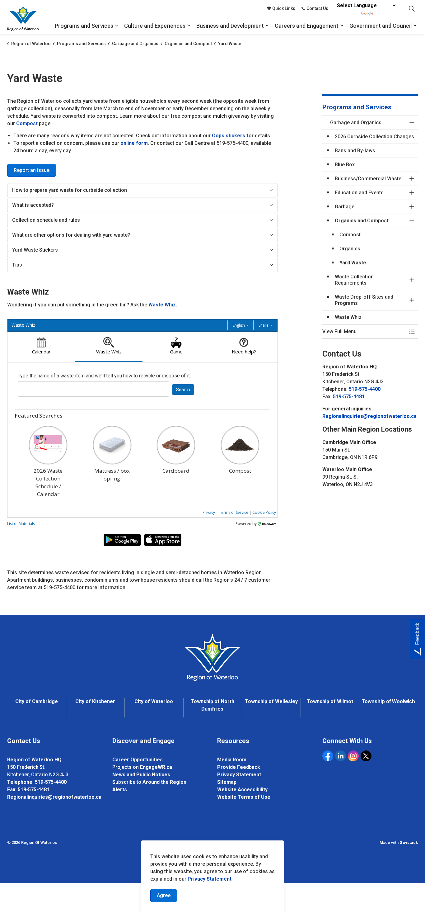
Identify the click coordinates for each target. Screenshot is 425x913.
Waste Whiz (162, 305)
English (239, 325)
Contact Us (317, 8)
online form (134, 143)
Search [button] (183, 389)
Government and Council (380, 25)
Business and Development (230, 25)
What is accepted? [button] (33, 205)
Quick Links (283, 8)
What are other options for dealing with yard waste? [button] (71, 235)
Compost (27, 123)
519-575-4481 (349, 397)
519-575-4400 (365, 389)
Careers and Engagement (307, 25)
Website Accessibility (242, 789)
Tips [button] (17, 265)
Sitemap (226, 782)
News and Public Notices (141, 775)
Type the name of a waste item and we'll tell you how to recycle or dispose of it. (104, 376)
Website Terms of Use (243, 797)
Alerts (119, 789)
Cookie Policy (264, 512)
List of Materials (21, 523)
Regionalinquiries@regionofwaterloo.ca (369, 416)
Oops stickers (228, 136)
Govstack (408, 842)
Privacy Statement (209, 879)
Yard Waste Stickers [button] (35, 250)
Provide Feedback (238, 767)
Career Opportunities (137, 760)
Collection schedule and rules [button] (46, 220)
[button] (364, 331)
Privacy (209, 512)
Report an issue (31, 170)
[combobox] (93, 389)
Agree (163, 895)
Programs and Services (84, 25)
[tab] (41, 347)
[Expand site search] (411, 8)
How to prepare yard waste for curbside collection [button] (69, 190)
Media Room (231, 760)
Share (264, 325)
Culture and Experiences (154, 25)
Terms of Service (233, 512)
